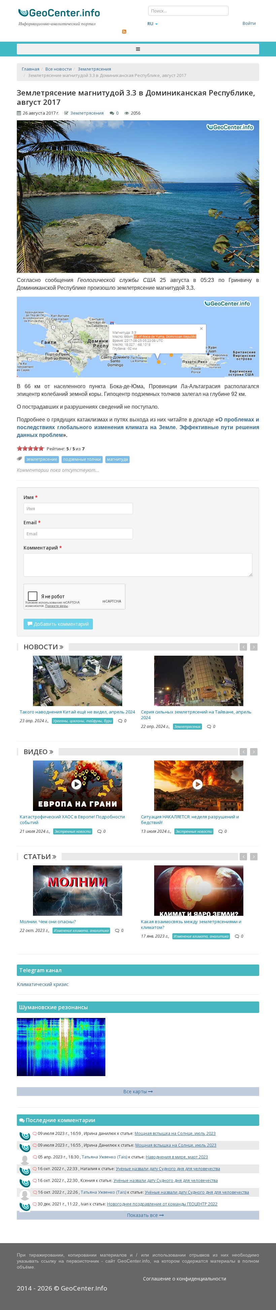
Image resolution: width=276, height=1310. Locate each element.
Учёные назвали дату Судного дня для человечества (168, 1169)
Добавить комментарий (60, 624)
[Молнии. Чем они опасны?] (77, 890)
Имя (31, 497)
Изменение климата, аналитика (81, 930)
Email (32, 522)
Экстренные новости (73, 831)
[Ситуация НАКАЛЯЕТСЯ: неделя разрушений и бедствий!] (198, 785)
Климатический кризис (43, 984)
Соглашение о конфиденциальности (184, 1278)
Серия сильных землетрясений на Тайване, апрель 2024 (196, 715)
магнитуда (117, 459)
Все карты (135, 1091)
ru (150, 24)
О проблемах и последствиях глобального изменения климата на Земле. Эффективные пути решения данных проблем (138, 427)
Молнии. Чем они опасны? (48, 921)
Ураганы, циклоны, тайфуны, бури (82, 720)
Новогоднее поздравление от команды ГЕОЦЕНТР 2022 (162, 1204)
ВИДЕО (36, 751)
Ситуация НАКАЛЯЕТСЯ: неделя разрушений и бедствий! (190, 819)
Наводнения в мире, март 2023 (177, 1157)
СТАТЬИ (38, 856)
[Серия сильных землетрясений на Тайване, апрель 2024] (198, 680)
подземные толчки (82, 459)
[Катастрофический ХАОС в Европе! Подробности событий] (77, 785)
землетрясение (41, 459)
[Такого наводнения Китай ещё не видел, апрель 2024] (77, 680)
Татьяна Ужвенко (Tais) (104, 1157)
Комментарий (43, 547)
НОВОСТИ (42, 646)
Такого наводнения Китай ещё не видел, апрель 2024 (77, 712)
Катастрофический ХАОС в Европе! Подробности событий (72, 819)
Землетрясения (87, 113)
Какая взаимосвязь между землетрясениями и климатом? (191, 924)
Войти (249, 23)
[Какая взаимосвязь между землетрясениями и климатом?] (198, 890)
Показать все (143, 1215)
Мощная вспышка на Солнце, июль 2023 (175, 1133)
